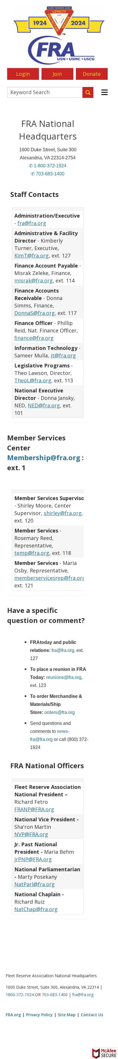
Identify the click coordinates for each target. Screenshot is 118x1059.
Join (57, 73)
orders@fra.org (59, 712)
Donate (92, 73)
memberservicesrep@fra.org (49, 577)
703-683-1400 (55, 994)
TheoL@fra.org (32, 380)
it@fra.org (63, 355)
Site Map (67, 1014)
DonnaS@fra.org (34, 312)
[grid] (48, 312)
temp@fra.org (31, 552)
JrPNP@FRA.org (33, 859)
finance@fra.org (34, 337)
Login (23, 73)
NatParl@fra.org (34, 884)
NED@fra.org (44, 405)
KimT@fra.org (31, 255)
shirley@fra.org (63, 513)
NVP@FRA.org (31, 834)
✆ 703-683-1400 (47, 173)
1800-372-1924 (20, 994)
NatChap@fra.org (36, 909)
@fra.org (72, 677)
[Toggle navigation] (104, 92)
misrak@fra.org (33, 280)
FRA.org (13, 1014)
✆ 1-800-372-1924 (47, 165)
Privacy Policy (39, 1014)
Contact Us (92, 1014)
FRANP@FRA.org (34, 809)
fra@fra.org (31, 223)
